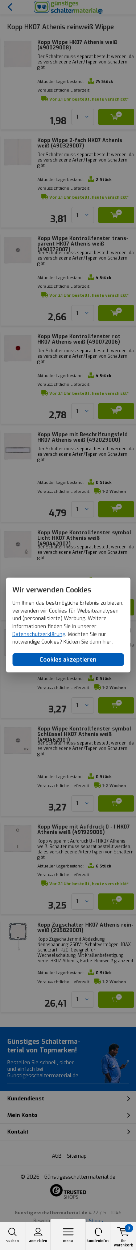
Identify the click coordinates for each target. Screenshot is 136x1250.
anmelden (38, 1240)
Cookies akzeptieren (68, 659)
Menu (68, 1240)
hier (107, 642)
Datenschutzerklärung (38, 634)
